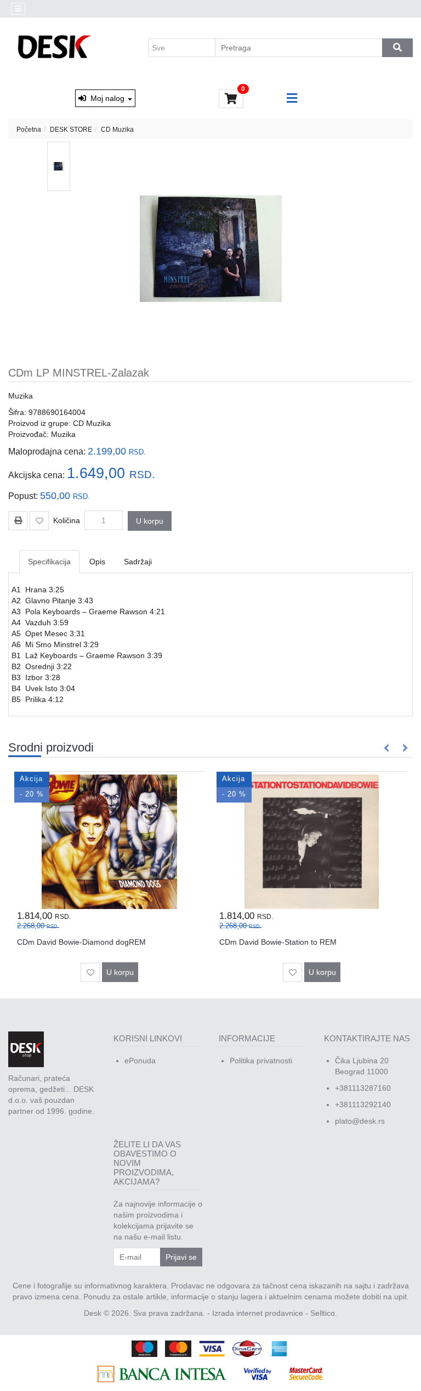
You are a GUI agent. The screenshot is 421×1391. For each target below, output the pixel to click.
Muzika (20, 395)
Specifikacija (49, 561)
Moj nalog (106, 98)
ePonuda (140, 1060)
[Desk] (55, 48)
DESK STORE (71, 129)
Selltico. (323, 1313)
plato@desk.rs (360, 1121)
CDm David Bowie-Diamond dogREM (81, 942)
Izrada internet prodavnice (257, 1313)
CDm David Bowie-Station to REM (278, 942)
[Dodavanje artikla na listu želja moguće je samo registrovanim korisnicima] (39, 520)
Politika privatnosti (261, 1060)
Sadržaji (138, 561)
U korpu (149, 521)
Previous (387, 748)
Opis (97, 561)
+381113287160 (363, 1088)
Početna (28, 129)
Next (403, 748)
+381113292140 (363, 1104)
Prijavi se (181, 1257)
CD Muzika (117, 129)
